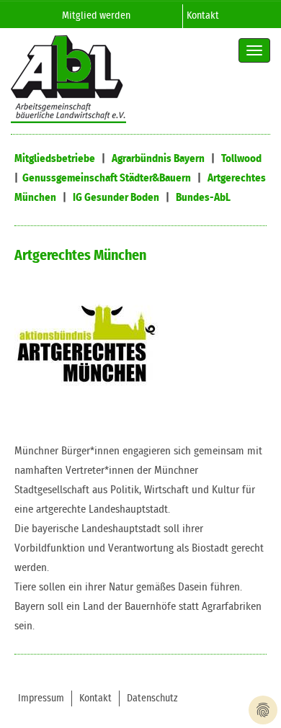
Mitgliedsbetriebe (54, 158)
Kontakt (203, 16)
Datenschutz (152, 698)
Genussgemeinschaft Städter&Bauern (106, 178)
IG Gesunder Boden (116, 197)
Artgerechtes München (80, 255)
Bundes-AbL (203, 197)
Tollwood (241, 158)
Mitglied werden (96, 16)
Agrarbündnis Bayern (158, 158)
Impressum (41, 698)
